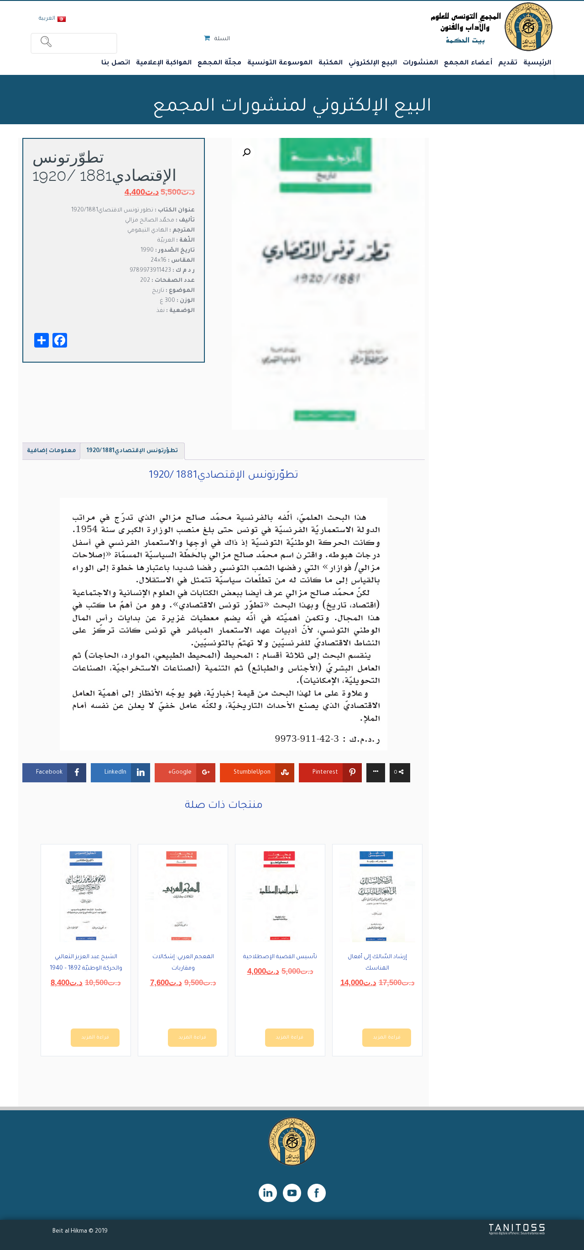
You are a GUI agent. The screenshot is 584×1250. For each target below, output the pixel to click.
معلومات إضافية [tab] (51, 451)
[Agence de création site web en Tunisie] (517, 1234)
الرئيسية (537, 63)
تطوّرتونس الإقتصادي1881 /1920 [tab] (132, 451)
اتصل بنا (115, 63)
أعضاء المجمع (468, 63)
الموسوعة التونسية (280, 63)
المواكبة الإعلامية (164, 63)
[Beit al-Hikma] (458, 26)
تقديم (507, 63)
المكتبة (330, 63)
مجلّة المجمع (219, 63)
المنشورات (420, 63)
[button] (246, 152)
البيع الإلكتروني (373, 63)
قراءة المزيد (387, 1037)
